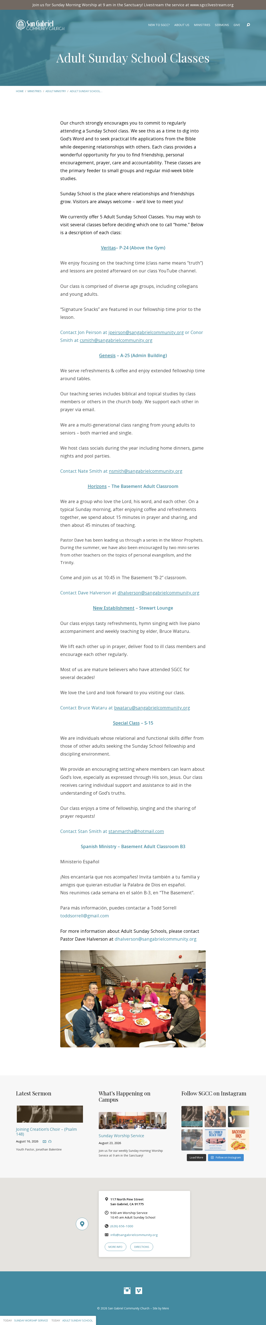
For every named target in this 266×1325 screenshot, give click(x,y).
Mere (165, 1308)
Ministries (202, 25)
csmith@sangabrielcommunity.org (116, 340)
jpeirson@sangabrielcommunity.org (146, 332)
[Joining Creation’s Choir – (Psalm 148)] (50, 1119)
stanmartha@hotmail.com (136, 831)
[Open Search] (248, 25)
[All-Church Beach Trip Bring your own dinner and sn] (215, 1140)
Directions (141, 1247)
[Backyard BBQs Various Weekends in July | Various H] (238, 1140)
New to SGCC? (159, 25)
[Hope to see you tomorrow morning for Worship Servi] (215, 1116)
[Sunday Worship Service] (132, 1126)
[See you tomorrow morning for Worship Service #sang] (192, 1140)
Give (237, 25)
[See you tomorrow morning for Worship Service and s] (238, 1116)
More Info (115, 1247)
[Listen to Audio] (49, 1141)
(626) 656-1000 (121, 1226)
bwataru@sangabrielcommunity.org (152, 708)
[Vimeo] (138, 1290)
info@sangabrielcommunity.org (134, 1235)
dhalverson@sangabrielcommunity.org (158, 593)
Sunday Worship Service (121, 1135)
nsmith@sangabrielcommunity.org (145, 471)
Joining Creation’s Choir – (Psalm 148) (46, 1131)
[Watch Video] (44, 1141)
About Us (181, 25)
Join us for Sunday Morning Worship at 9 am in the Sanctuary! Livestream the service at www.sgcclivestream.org (133, 4)
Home (20, 91)
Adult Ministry (56, 91)
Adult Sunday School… (86, 91)
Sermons (222, 25)
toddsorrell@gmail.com (84, 916)
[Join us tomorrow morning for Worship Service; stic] (192, 1116)
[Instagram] (127, 1290)
